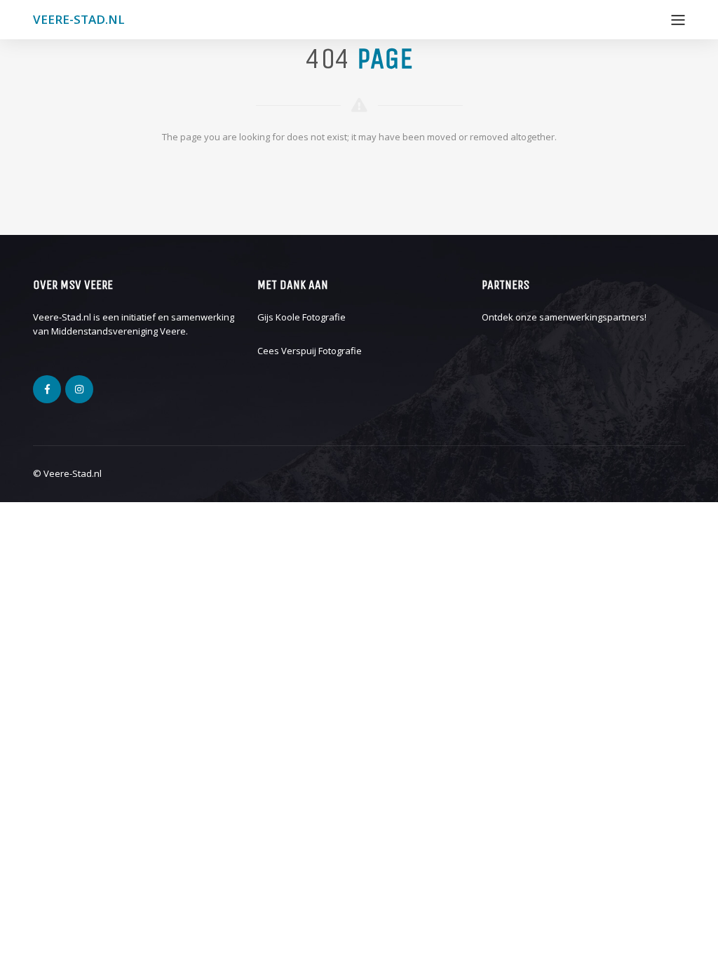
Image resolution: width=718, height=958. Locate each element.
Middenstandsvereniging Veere (118, 331)
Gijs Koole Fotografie (301, 317)
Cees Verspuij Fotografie (309, 350)
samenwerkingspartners (591, 317)
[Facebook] (47, 389)
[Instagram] (79, 389)
